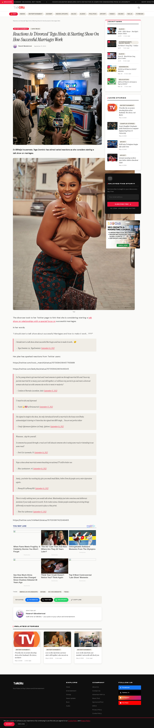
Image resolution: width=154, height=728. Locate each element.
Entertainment (35, 14)
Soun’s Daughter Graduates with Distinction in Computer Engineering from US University (83, 2)
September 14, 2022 (47, 348)
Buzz (73, 14)
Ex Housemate (54, 592)
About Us (95, 687)
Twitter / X (125, 692)
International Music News (125, 42)
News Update (62, 14)
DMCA (94, 706)
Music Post (96, 698)
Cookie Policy (97, 713)
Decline (21, 724)
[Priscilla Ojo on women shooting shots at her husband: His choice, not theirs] (112, 107)
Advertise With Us (98, 694)
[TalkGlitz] (19, 8)
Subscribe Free (122, 204)
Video (112, 14)
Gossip (49, 14)
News (22, 14)
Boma (43, 592)
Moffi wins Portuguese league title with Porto (128, 145)
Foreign (139, 14)
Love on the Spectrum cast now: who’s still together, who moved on (57, 654)
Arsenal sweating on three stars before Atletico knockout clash (128, 160)
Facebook (126, 687)
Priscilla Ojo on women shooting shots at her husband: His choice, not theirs (26, 655)
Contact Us (96, 691)
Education (124, 79)
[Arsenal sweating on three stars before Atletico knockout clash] (112, 157)
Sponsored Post (97, 702)
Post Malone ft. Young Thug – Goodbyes (128, 46)
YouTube (125, 703)
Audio (82, 14)
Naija (130, 14)
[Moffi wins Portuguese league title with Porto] (112, 144)
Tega (66, 592)
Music (121, 14)
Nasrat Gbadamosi (25, 46)
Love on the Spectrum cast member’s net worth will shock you (87, 654)
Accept (9, 724)
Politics (93, 14)
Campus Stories (127, 123)
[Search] (139, 7)
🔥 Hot (13, 14)
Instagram (125, 697)
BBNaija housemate (29, 592)
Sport (103, 14)
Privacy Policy (97, 710)
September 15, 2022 (50, 390)
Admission (123, 67)
